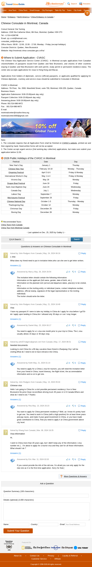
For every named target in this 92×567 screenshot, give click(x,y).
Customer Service (39, 559)
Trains (69, 10)
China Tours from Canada (11, 225)
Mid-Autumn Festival (16, 198)
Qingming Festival (16, 172)
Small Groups (35, 10)
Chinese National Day (16, 201)
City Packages (47, 10)
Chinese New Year (16, 169)
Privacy (51, 556)
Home (4, 10)
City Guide (77, 10)
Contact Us (34, 556)
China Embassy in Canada (42, 17)
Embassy (12, 17)
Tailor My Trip (60, 10)
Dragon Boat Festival (16, 183)
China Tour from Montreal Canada (15, 228)
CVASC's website (69, 143)
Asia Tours (12, 10)
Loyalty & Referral (70, 556)
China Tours (23, 10)
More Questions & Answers (75, 476)
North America (23, 17)
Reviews (87, 10)
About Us (18, 556)
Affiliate (57, 559)
